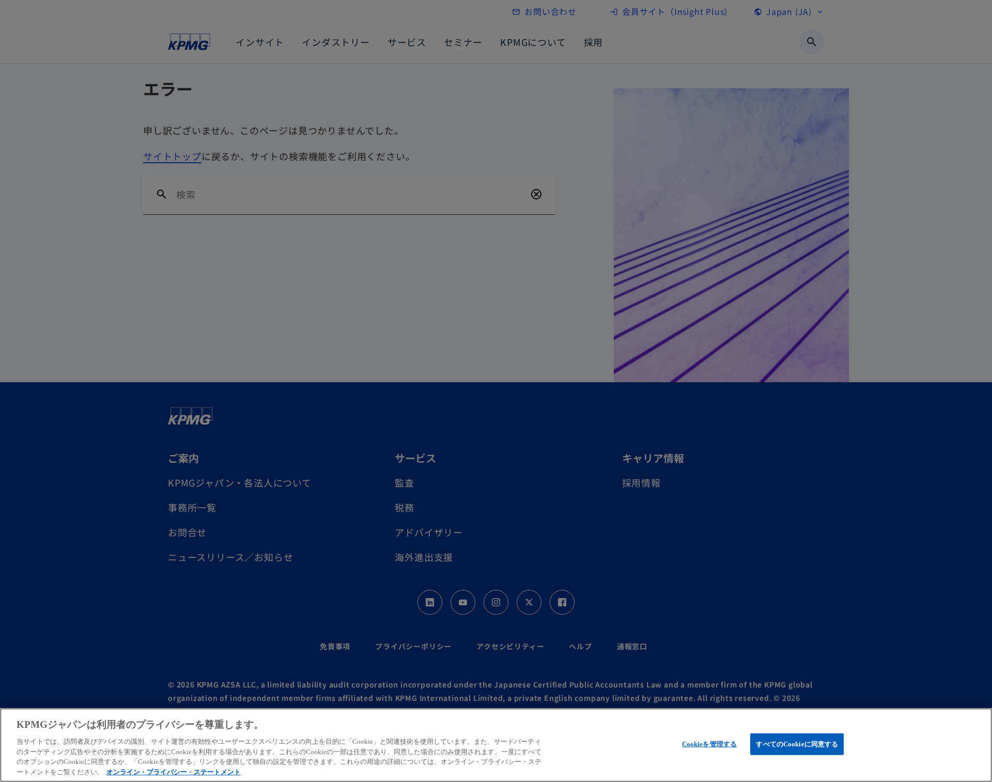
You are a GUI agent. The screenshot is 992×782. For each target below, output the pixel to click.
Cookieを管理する (709, 744)
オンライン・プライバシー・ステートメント (173, 771)
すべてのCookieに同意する (797, 744)
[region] (496, 745)
